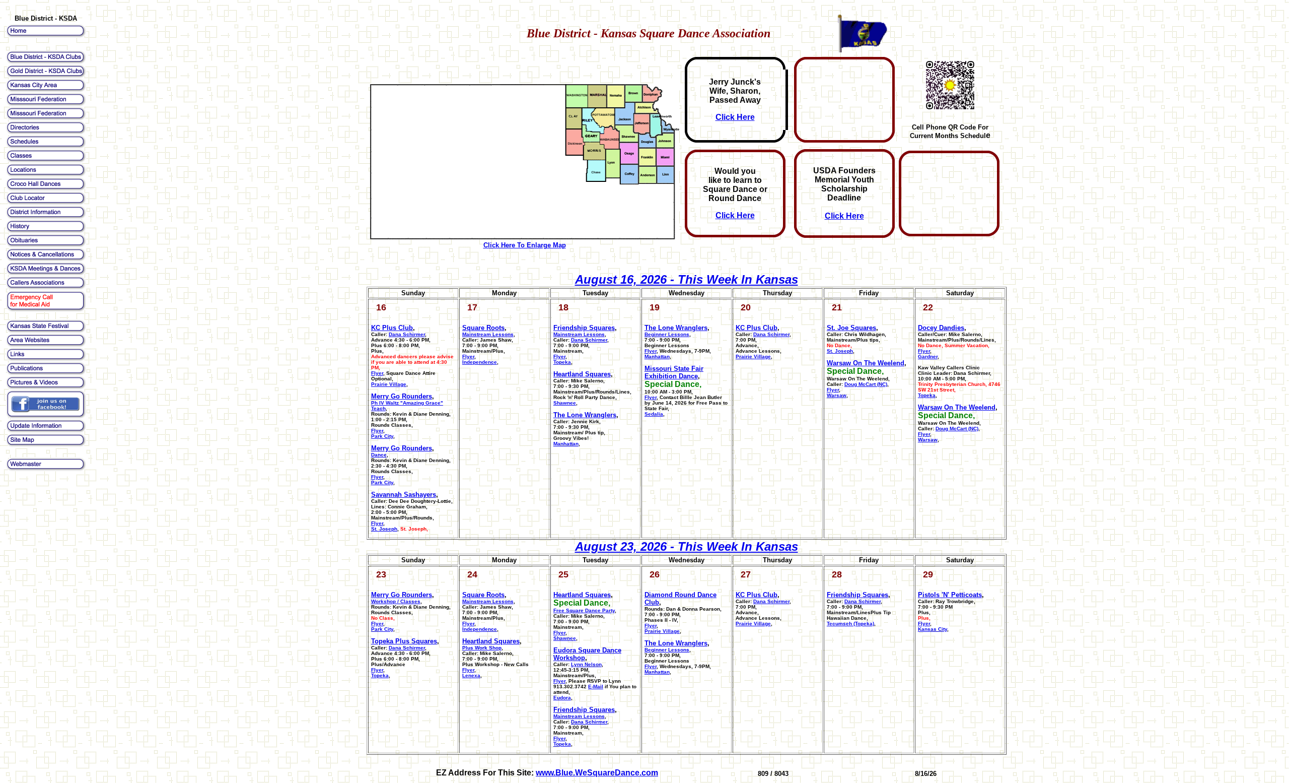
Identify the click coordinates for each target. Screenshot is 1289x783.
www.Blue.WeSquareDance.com (597, 772)
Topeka (562, 362)
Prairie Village (388, 384)
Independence (479, 362)
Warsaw (836, 395)
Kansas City (932, 629)
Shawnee (564, 403)
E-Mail (595, 686)
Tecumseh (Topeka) (850, 623)
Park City (382, 436)
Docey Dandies (941, 328)
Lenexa (471, 675)
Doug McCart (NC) (865, 384)
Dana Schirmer (771, 334)
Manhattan (566, 443)
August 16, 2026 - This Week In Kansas (686, 279)
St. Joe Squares (851, 328)
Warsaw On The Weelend (865, 363)
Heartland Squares (582, 374)
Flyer (377, 373)
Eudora (562, 697)
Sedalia (653, 414)
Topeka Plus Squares (404, 641)
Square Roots (483, 328)
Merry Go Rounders (401, 396)
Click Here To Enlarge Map (524, 245)
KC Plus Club (392, 328)
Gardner (928, 356)
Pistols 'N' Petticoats (950, 595)
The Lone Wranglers (584, 415)
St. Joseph (384, 529)
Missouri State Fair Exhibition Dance (673, 372)
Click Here (735, 117)
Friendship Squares (584, 328)
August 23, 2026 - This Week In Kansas (686, 546)
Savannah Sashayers (403, 494)
